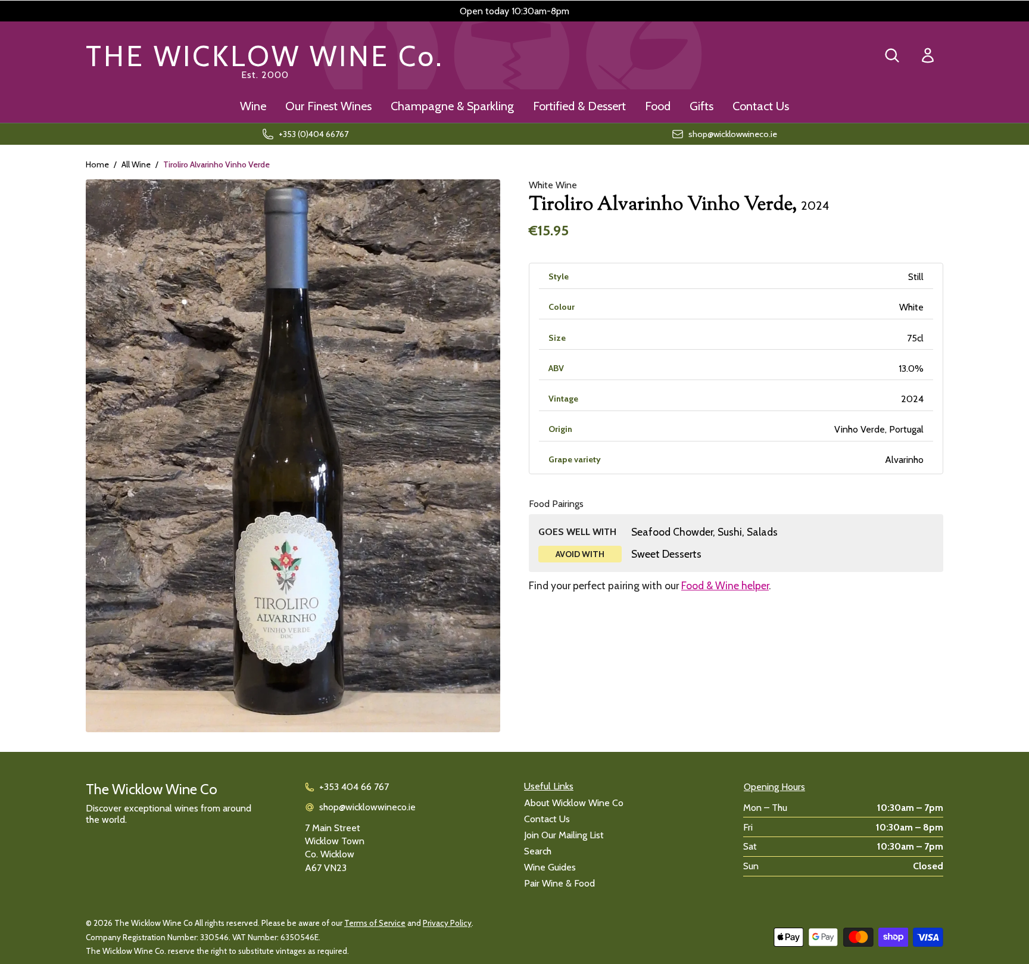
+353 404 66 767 (354, 786)
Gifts (701, 106)
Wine (253, 106)
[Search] (892, 55)
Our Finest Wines (328, 106)
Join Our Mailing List (564, 835)
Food (658, 106)
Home (97, 164)
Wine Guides (550, 867)
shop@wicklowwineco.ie (367, 807)
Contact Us (760, 106)
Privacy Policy (447, 923)
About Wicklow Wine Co (573, 802)
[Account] (927, 55)
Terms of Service (375, 923)
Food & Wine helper (725, 585)
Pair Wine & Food (559, 883)
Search (537, 851)
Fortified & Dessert (579, 106)
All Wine (136, 164)
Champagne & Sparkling (452, 106)
